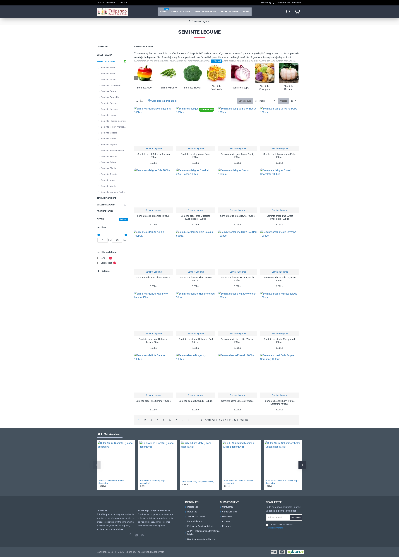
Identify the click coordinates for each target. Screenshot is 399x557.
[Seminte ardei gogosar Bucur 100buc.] (195, 126)
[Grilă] (137, 100)
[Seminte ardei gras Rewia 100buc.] (237, 188)
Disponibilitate (108, 252)
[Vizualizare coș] (297, 11)
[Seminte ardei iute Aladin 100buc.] (153, 249)
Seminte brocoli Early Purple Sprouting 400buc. (280, 402)
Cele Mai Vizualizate (109, 434)
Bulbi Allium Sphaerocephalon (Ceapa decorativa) (282, 481)
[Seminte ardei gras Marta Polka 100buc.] (279, 126)
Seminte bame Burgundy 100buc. (196, 401)
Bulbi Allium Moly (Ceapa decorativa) (198, 482)
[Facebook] (130, 535)
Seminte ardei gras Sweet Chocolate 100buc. (280, 217)
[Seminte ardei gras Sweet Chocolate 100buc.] (279, 188)
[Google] (142, 535)
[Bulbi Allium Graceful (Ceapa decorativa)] (157, 459)
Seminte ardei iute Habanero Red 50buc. (196, 341)
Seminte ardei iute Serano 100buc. (153, 401)
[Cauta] (288, 11)
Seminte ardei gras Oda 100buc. (153, 215)
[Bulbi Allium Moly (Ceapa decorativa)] (199, 459)
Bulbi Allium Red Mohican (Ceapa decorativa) (238, 481)
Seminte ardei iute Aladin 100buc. (153, 277)
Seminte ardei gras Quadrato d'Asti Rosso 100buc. (195, 217)
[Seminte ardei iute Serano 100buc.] (153, 373)
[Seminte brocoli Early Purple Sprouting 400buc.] (279, 373)
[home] (189, 21)
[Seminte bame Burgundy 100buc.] (195, 373)
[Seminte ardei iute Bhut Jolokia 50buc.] (195, 249)
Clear (124, 219)
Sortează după (245, 101)
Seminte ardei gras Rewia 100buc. (237, 215)
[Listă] (141, 100)
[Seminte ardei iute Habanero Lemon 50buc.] (153, 311)
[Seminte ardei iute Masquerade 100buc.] (279, 311)
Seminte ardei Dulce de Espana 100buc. (153, 156)
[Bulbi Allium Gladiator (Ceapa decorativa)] (116, 459)
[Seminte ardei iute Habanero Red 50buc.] (195, 311)
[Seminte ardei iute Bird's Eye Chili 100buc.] (237, 249)
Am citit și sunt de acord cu (280, 526)
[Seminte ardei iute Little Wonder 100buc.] (237, 311)
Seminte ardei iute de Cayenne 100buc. (280, 279)
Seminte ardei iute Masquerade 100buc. (280, 341)
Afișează (283, 101)
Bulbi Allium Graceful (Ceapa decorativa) (152, 481)
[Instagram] (136, 535)
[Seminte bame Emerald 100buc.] (237, 373)
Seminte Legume (154, 148)
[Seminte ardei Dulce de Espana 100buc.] (153, 126)
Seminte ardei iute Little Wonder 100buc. (237, 341)
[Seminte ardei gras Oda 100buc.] (153, 188)
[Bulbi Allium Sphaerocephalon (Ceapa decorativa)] (283, 459)
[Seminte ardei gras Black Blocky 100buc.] (237, 126)
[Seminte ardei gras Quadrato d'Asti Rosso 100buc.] (195, 188)
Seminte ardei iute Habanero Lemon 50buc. (153, 341)
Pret (103, 227)
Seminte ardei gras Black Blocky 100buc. (238, 156)
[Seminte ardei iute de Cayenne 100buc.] (279, 249)
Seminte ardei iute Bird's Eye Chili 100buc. (237, 279)
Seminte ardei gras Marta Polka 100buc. (279, 156)
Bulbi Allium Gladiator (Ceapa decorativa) (111, 481)
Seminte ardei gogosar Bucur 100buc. (196, 156)
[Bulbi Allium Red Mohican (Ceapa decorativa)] (241, 459)
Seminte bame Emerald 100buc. (237, 401)
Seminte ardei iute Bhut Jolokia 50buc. (195, 279)
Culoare (105, 271)
